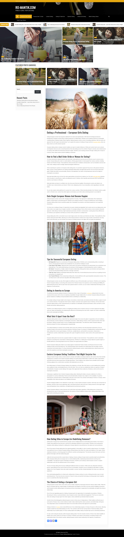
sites (3, 56)
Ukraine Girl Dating (81, 16)
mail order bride (96, 176)
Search (18, 89)
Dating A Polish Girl (60, 16)
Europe (58, 507)
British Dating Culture (94, 16)
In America (89, 293)
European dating (97, 142)
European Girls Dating (26, 16)
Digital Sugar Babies (21, 20)
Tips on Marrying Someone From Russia (46, 24)
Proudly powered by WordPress (51, 534)
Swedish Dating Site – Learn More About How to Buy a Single (19, 24)
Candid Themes (76, 534)
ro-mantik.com (26, 7)
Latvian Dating (49, 16)
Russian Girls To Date (38, 16)
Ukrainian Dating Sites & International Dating (71, 24)
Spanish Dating (71, 16)
